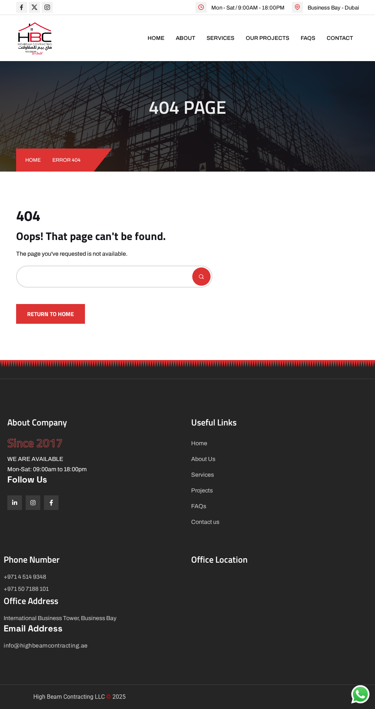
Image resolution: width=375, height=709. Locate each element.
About (185, 38)
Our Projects (267, 38)
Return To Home (50, 314)
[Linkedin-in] (14, 502)
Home (156, 38)
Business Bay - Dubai (333, 8)
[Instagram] (33, 502)
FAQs (308, 38)
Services (220, 38)
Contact (340, 38)
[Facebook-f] (51, 502)
